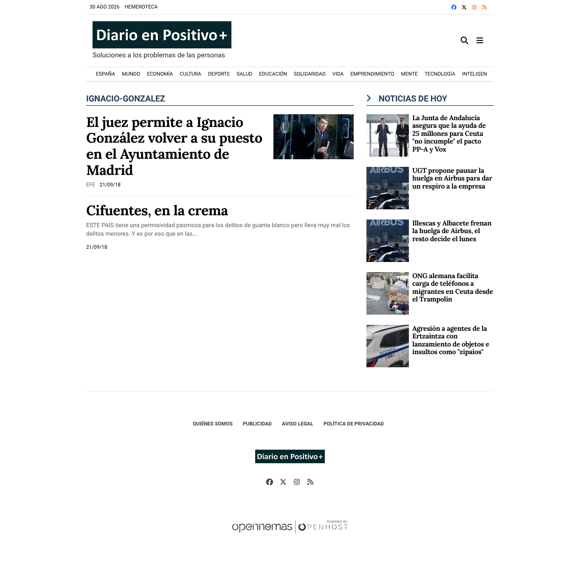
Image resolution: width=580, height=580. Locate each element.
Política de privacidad (354, 424)
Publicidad (257, 424)
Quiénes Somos (213, 424)
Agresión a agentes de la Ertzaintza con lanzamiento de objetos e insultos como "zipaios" (450, 340)
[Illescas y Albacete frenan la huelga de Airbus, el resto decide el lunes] (387, 240)
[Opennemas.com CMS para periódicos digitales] (290, 535)
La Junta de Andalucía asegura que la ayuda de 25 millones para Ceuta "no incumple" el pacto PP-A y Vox (449, 134)
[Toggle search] (464, 40)
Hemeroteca (141, 7)
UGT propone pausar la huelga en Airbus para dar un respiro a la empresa (452, 178)
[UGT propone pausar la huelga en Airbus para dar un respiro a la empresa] (387, 187)
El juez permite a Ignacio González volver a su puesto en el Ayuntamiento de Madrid (174, 146)
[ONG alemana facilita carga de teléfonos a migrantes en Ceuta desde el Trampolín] (387, 293)
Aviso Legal (297, 424)
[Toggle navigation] (479, 40)
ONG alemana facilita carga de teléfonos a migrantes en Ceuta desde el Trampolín (452, 288)
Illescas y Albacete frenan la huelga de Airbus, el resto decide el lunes (451, 231)
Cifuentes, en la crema (157, 210)
